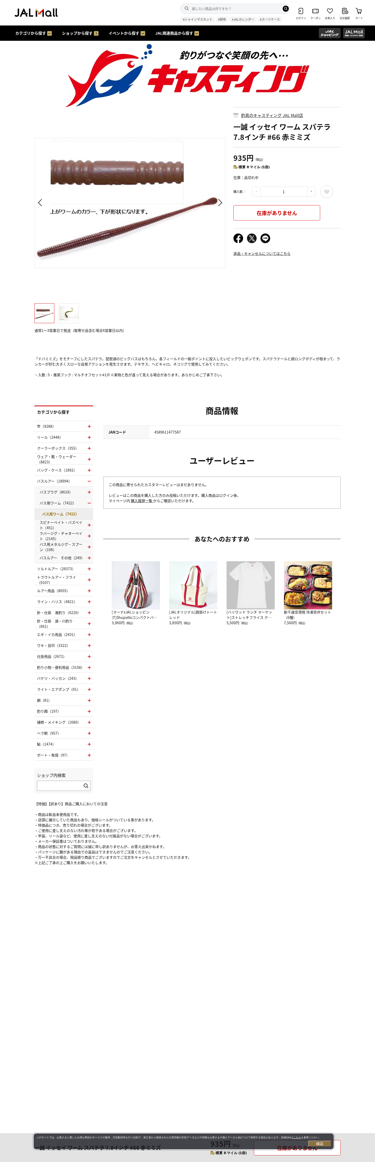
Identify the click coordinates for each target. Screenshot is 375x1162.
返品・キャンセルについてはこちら (262, 253)
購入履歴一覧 (142, 500)
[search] (286, 9)
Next (219, 202)
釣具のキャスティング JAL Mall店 (272, 115)
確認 (319, 1144)
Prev (40, 202)
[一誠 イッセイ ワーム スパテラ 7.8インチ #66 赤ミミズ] (130, 202)
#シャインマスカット (197, 19)
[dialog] (184, 1141)
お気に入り (326, 191)
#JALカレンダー (243, 19)
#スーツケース (270, 19)
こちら (297, 1137)
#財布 (222, 19)
